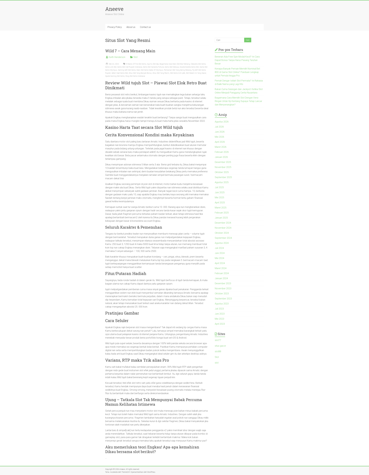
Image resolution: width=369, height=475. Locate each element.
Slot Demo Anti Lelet (177, 73)
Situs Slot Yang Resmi (161, 73)
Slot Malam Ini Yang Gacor (196, 73)
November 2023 (223, 288)
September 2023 (223, 298)
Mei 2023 (219, 318)
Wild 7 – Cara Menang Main (130, 50)
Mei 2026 (219, 136)
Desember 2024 (223, 222)
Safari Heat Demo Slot (120, 73)
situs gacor (220, 345)
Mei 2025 (219, 197)
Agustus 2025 (222, 182)
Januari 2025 (221, 217)
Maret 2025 (220, 207)
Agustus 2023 (222, 303)
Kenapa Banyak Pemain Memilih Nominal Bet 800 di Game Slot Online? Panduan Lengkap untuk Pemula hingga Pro (237, 72)
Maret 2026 (220, 147)
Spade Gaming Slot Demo (115, 76)
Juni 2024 (220, 253)
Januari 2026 (221, 157)
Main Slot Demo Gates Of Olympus (150, 70)
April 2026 (220, 142)
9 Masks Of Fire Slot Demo (136, 64)
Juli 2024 (219, 248)
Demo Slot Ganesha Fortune (153, 67)
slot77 (218, 340)
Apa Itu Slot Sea (153, 64)
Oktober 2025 (222, 172)
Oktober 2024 (222, 233)
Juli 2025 (219, 187)
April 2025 (220, 202)
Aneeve (114, 8)
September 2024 (223, 238)
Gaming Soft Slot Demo (127, 70)
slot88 (218, 351)
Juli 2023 (219, 308)
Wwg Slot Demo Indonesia (135, 76)
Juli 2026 (219, 126)
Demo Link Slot (110, 67)
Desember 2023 (223, 283)
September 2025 (223, 177)
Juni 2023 (220, 313)
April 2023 (220, 323)
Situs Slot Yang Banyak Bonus (140, 73)
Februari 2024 (222, 273)
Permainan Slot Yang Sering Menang (177, 70)
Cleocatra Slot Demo (198, 64)
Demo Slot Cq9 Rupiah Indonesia (129, 67)
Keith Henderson (117, 57)
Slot (135, 57)
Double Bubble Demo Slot (189, 67)
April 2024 (220, 263)
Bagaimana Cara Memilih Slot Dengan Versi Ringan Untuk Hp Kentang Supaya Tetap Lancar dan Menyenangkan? (238, 101)
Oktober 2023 (222, 293)
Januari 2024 (221, 278)
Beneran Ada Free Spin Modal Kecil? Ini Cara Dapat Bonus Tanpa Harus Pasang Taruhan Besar (237, 60)
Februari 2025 (222, 212)
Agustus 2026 (222, 121)
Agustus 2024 (222, 243)
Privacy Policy (115, 27)
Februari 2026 (222, 152)
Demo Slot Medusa (172, 67)
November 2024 (223, 227)
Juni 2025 (220, 192)
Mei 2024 (219, 258)
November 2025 (223, 167)
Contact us (145, 27)
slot (217, 362)
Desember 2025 (223, 162)
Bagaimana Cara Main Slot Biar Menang (175, 64)
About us (130, 27)
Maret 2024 (220, 268)
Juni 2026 (220, 131)
